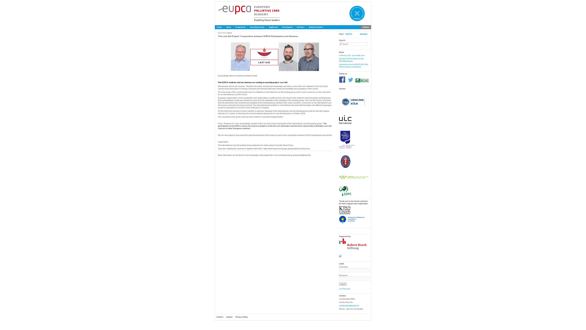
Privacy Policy (241, 317)
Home (219, 27)
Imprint (229, 317)
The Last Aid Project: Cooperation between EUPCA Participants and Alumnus (258, 36)
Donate (366, 27)
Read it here (288, 145)
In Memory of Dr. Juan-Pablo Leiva (352, 55)
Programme (240, 27)
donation (363, 34)
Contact (219, 317)
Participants (287, 27)
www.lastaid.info (266, 155)
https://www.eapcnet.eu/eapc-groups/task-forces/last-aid (287, 149)
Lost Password (344, 289)
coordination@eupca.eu (349, 306)
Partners (300, 27)
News (228, 27)
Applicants (273, 27)
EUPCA (348, 34)
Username (343, 267)
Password (343, 275)
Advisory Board (315, 27)
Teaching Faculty (257, 27)
